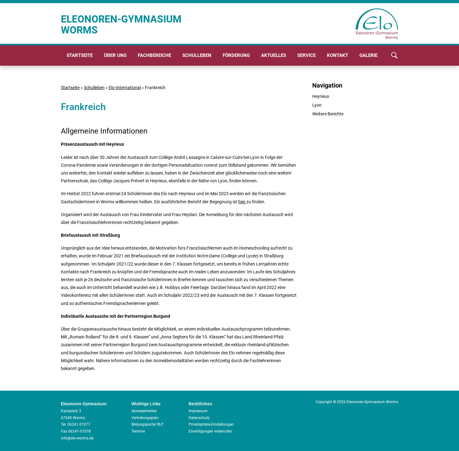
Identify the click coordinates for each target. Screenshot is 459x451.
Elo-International (125, 87)
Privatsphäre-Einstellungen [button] (211, 424)
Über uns (115, 55)
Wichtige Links (145, 403)
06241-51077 (78, 424)
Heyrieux (320, 96)
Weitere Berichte (327, 113)
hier (242, 201)
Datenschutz (199, 418)
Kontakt (337, 55)
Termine (138, 431)
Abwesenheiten (144, 411)
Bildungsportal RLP (147, 424)
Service (306, 55)
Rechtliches (200, 403)
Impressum (198, 411)
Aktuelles (273, 55)
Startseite (80, 55)
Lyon (317, 105)
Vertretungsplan (145, 418)
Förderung (236, 55)
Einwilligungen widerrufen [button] (210, 431)
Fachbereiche (154, 55)
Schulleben (196, 55)
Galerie (368, 55)
